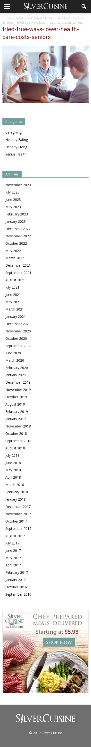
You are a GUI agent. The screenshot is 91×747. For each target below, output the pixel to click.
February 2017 (16, 572)
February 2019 (16, 411)
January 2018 (15, 499)
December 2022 (18, 228)
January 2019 (15, 419)
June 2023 (13, 199)
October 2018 (16, 433)
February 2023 (16, 214)
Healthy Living (16, 147)
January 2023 (15, 221)
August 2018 (15, 448)
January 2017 (15, 579)
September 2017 (18, 528)
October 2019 (16, 397)
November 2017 (18, 514)
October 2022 (16, 243)
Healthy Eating (16, 139)
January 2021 (15, 316)
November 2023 (18, 185)
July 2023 (12, 192)
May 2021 (13, 302)
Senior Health (15, 154)
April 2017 (13, 565)
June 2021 (13, 294)
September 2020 (18, 345)
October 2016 (16, 587)
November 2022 (18, 236)
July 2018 (12, 455)
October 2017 (16, 521)
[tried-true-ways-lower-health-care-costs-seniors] (45, 102)
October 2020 (16, 338)
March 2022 (14, 258)
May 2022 (13, 250)
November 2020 (18, 331)
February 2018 (16, 492)
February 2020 (16, 367)
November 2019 (18, 389)
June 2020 (13, 353)
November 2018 (18, 426)
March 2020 (14, 360)
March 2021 (14, 309)
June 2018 (13, 462)
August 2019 (15, 404)
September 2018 (18, 440)
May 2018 (13, 470)
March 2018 (14, 484)
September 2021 (18, 272)
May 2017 (13, 557)
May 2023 (13, 206)
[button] (84, 6)
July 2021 (12, 287)
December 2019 (18, 382)
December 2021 (18, 265)
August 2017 (15, 536)
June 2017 (13, 550)
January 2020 (15, 375)
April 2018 (13, 477)
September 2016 (18, 594)
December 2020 (18, 323)
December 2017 (18, 506)
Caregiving (13, 132)
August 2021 (15, 280)
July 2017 (12, 543)
